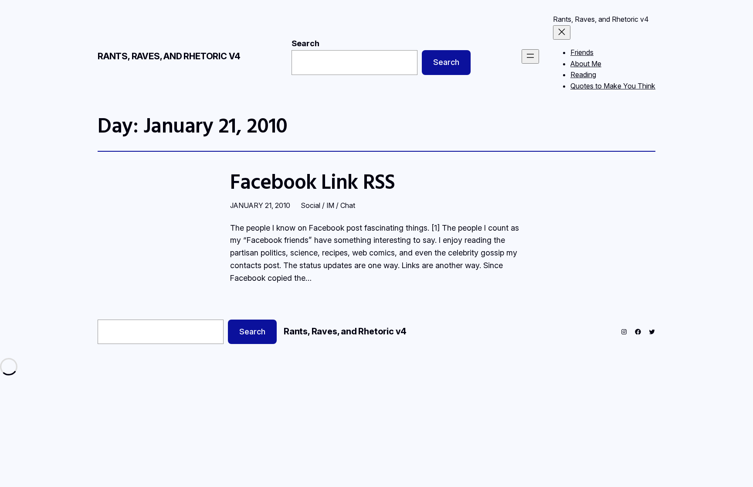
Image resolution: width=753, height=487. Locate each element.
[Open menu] (530, 56)
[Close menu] (561, 32)
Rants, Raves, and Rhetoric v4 (169, 56)
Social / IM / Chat (328, 205)
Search (305, 43)
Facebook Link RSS (312, 181)
